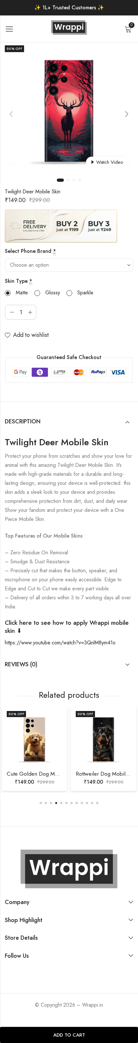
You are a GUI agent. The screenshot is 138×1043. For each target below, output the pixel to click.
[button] (41, 803)
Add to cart (69, 1034)
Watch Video (109, 162)
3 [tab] (73, 180)
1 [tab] (60, 180)
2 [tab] (68, 180)
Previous (11, 113)
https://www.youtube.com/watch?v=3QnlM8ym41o (60, 642)
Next (126, 113)
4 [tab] (79, 180)
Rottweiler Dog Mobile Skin (58, 774)
